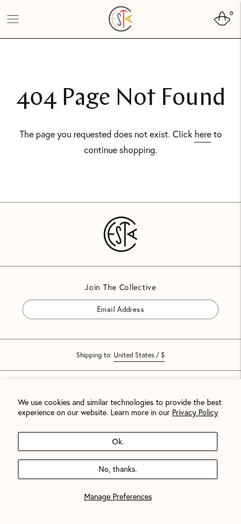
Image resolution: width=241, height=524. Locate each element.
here (202, 134)
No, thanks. (118, 468)
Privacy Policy (195, 412)
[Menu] (13, 19)
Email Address (54, 299)
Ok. (118, 441)
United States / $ (139, 355)
